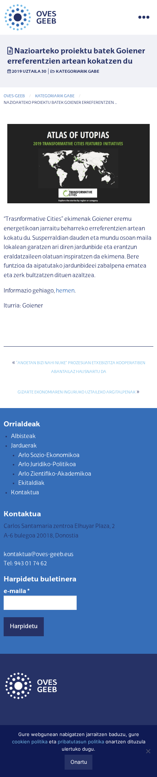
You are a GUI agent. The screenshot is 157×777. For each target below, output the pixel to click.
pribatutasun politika (81, 741)
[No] (148, 751)
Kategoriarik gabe (77, 71)
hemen (65, 291)
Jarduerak (24, 446)
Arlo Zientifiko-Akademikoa (54, 474)
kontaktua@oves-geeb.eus (38, 555)
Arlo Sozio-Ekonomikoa (49, 456)
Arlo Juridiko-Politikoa (47, 465)
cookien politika (29, 741)
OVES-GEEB (14, 96)
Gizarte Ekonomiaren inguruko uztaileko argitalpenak (76, 393)
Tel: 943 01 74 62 (25, 564)
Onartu (78, 762)
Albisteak (23, 437)
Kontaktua (25, 493)
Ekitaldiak (31, 483)
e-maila (17, 592)
